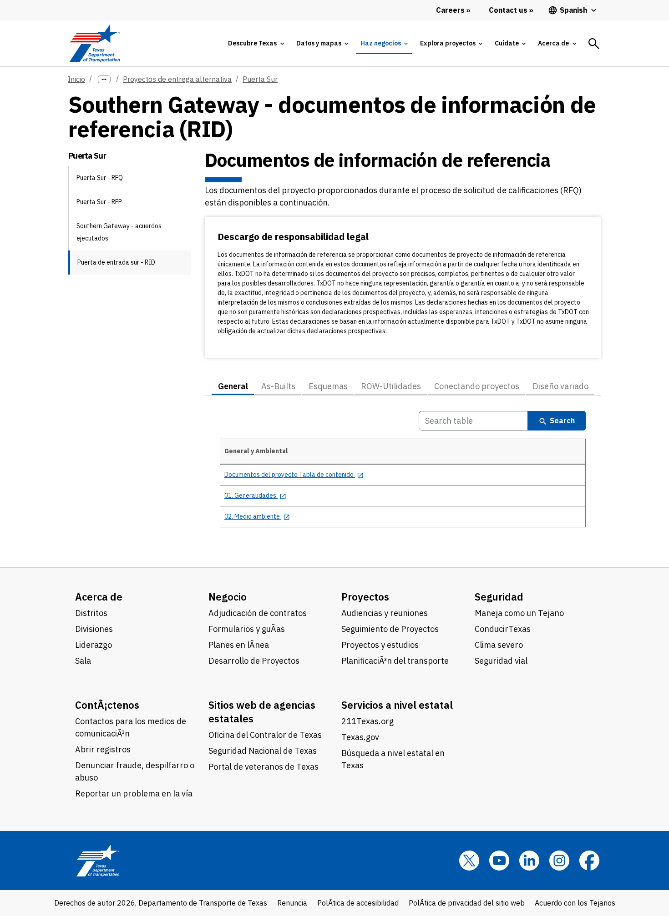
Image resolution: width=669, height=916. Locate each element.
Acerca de (98, 596)
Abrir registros (103, 749)
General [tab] (233, 386)
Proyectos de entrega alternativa (177, 79)
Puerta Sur (260, 79)
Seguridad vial (501, 661)
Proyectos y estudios (380, 645)
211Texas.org (367, 721)
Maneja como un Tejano (519, 613)
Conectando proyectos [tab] (476, 386)
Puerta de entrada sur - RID (116, 262)
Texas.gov (360, 737)
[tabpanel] (403, 474)
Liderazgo (93, 645)
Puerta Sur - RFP (99, 202)
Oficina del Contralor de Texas (265, 735)
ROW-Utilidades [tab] (391, 386)
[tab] (256, 43)
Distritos (91, 613)
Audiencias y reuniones (384, 613)
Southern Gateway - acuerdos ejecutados (119, 232)
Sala (83, 661)
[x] (469, 861)
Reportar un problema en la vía (134, 793)
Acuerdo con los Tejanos (575, 902)
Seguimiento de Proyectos (390, 629)
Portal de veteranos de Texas (263, 766)
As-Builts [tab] (278, 386)
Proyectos (365, 596)
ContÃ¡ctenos (107, 704)
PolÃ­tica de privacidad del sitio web (467, 902)
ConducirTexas (503, 629)
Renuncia (292, 902)
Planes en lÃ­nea (238, 645)
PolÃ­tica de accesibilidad (358, 902)
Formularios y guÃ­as (246, 629)
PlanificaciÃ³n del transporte (395, 661)
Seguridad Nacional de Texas (262, 751)
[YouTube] (499, 861)
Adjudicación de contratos (257, 613)
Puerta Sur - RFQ (99, 178)
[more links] (104, 79)
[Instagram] (559, 861)
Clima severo (499, 645)
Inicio (76, 79)
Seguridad (499, 596)
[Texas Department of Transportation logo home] (94, 43)
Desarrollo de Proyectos (253, 661)
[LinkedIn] (529, 861)
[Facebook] (589, 861)
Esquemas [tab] (328, 386)
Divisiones (94, 629)
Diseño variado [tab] (560, 386)
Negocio (227, 596)
